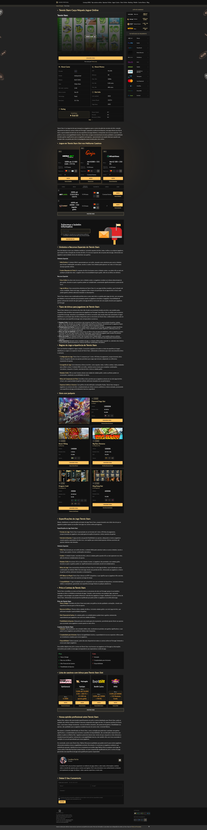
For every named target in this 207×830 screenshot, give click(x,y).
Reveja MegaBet (68, 181)
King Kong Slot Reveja (107, 507)
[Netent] (142, 813)
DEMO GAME (90, 36)
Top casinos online (96, 2)
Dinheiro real (107, 420)
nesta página (68, 820)
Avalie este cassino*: (63, 782)
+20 (145, 819)
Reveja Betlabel (118, 196)
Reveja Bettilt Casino (98, 705)
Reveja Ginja (90, 181)
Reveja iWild (115, 705)
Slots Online (123, 2)
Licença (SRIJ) (87, 2)
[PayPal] (138, 819)
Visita (90, 178)
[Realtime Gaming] (145, 813)
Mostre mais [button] (91, 213)
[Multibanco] (135, 819)
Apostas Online (107, 2)
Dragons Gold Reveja (73, 511)
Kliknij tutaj (94, 61)
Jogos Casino (116, 2)
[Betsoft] (135, 813)
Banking (130, 2)
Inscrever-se (70, 239)
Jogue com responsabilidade (62, 822)
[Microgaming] (138, 813)
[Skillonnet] (148, 813)
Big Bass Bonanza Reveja (107, 465)
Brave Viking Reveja (73, 465)
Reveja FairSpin (82, 705)
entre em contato (69, 819)
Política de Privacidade (136, 826)
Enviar (62, 801)
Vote (90, 119)
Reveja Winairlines (113, 181)
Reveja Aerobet (118, 207)
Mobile (135, 2)
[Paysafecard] (142, 819)
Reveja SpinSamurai (65, 705)
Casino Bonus (142, 2)
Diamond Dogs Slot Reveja (107, 423)
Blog (148, 2)
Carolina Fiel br (73, 759)
